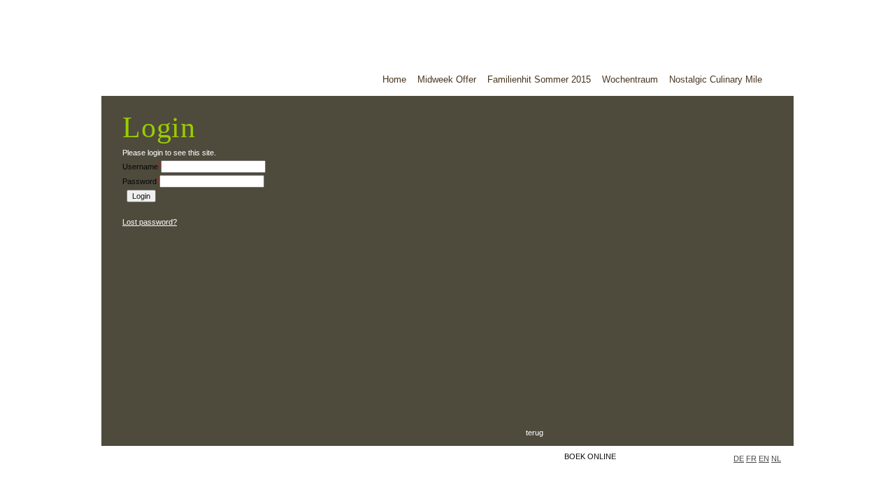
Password (140, 181)
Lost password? (149, 222)
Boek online (590, 456)
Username (141, 166)
